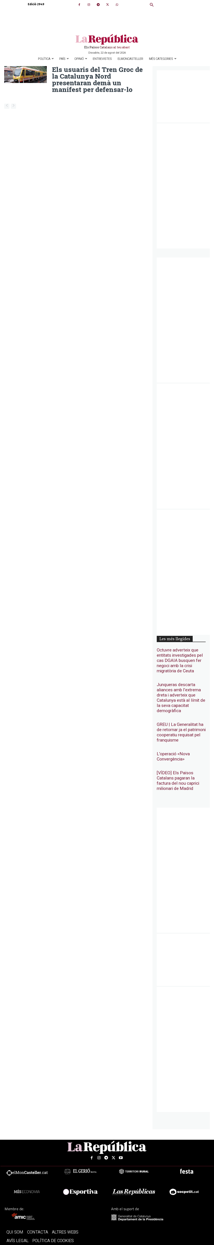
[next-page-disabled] (13, 106)
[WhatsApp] (117, 4)
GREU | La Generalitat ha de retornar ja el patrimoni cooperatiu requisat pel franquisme (181, 732)
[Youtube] (121, 1158)
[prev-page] (6, 106)
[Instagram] (88, 4)
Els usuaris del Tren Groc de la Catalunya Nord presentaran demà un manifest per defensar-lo (97, 79)
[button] (152, 5)
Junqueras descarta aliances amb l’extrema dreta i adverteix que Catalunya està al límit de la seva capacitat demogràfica (181, 697)
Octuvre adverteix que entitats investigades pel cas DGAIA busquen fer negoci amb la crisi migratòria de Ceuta (180, 660)
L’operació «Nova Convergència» (173, 756)
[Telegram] (98, 4)
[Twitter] (107, 4)
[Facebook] (79, 4)
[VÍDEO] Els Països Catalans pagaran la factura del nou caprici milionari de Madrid (178, 781)
